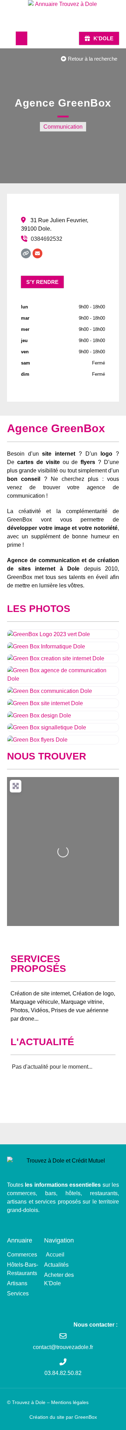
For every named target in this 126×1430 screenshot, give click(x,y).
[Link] (26, 253)
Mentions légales (70, 1402)
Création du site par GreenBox (63, 1417)
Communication (63, 127)
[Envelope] (37, 253)
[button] (21, 38)
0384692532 (46, 239)
